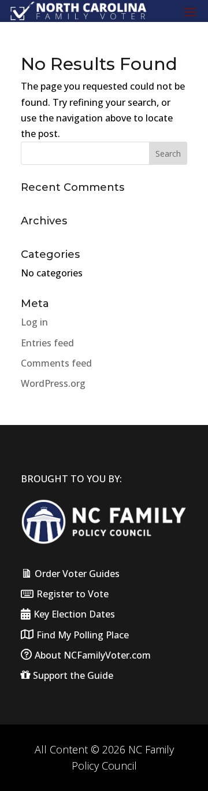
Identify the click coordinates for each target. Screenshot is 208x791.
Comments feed (56, 363)
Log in (34, 322)
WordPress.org (53, 383)
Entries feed (47, 343)
